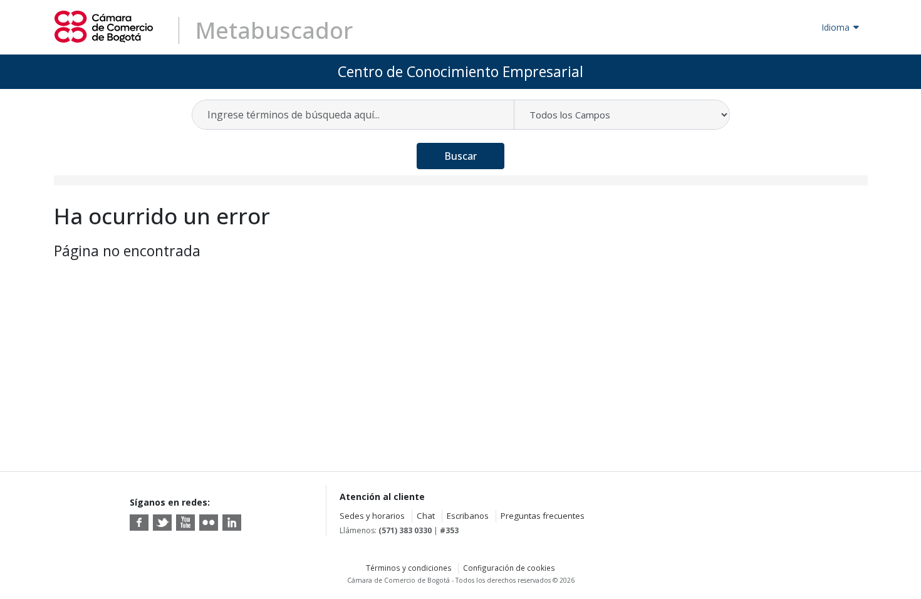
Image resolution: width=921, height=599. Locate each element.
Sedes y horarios (372, 515)
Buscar (460, 156)
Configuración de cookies (509, 568)
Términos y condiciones (409, 568)
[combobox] (353, 114)
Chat (426, 515)
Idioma (835, 27)
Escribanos (468, 515)
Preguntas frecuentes (543, 515)
